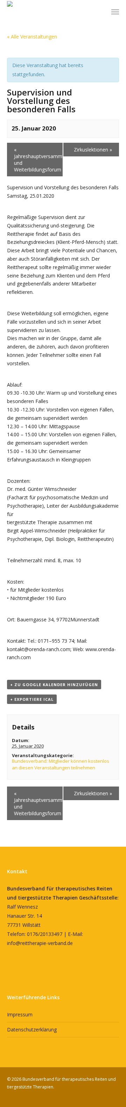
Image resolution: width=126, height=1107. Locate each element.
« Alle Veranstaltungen (32, 36)
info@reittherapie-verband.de (40, 943)
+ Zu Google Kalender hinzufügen (54, 684)
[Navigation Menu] (115, 11)
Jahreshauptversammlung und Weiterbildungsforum (38, 159)
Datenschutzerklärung (32, 1029)
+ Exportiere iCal (32, 699)
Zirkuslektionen (93, 149)
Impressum (20, 1014)
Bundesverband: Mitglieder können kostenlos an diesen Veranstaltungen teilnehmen (60, 764)
